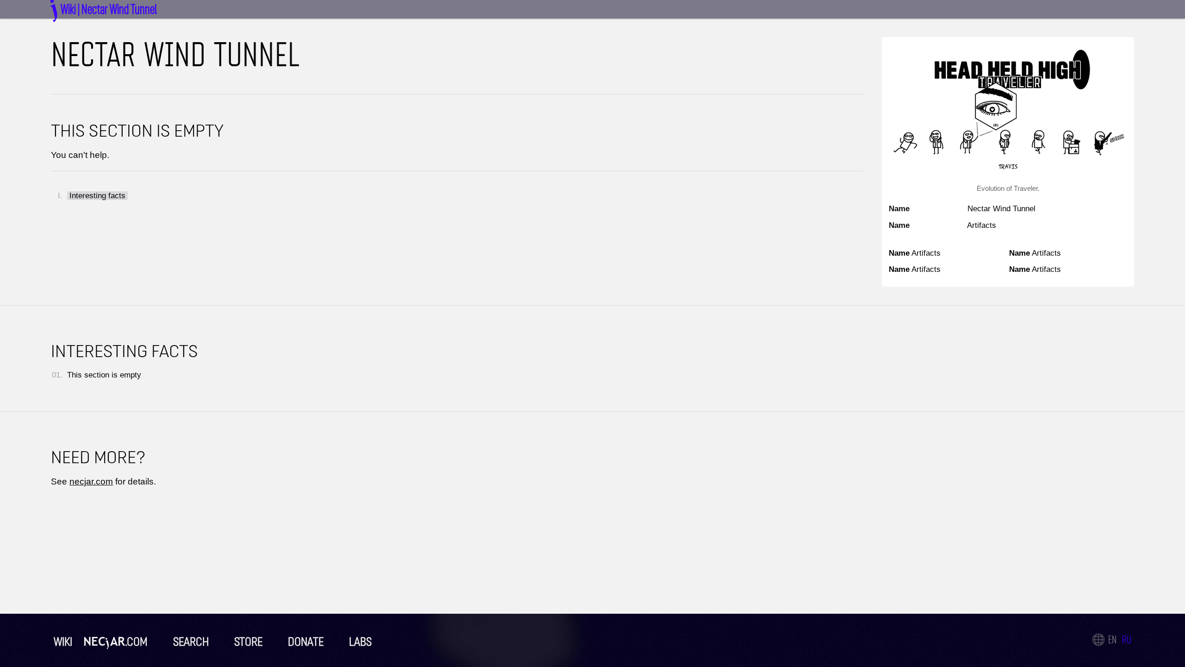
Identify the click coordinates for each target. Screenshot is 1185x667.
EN (1112, 639)
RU (1126, 639)
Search (190, 641)
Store (247, 641)
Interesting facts (97, 195)
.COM (115, 641)
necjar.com (91, 481)
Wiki (63, 641)
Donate (305, 641)
